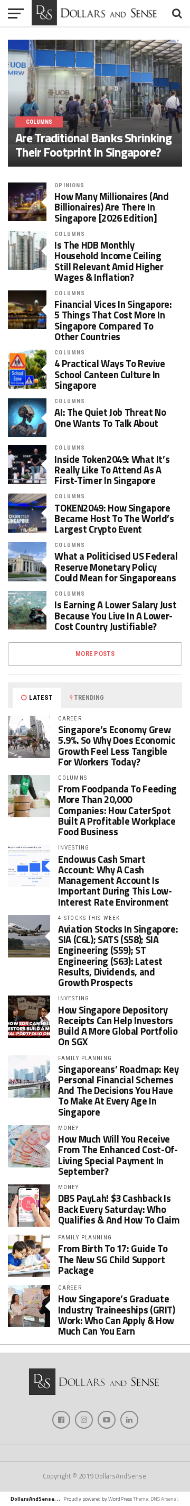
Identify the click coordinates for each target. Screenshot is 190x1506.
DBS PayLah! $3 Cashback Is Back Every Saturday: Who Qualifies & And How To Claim (119, 1209)
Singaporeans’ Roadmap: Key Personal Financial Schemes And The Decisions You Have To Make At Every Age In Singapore (118, 1090)
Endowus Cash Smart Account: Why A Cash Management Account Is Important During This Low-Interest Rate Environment (115, 880)
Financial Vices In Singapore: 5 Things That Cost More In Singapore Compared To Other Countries (113, 320)
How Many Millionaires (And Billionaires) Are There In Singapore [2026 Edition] (111, 207)
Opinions (69, 185)
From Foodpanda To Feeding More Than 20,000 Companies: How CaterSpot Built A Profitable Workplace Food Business (117, 810)
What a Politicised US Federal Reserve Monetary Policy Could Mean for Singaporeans (115, 567)
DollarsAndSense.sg (36, 1499)
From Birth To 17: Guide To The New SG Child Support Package (112, 1259)
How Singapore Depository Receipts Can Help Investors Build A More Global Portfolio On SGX (117, 1025)
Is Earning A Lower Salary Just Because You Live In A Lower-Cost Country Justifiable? (115, 615)
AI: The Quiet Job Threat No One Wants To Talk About (110, 417)
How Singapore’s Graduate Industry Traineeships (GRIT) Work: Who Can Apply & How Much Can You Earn (116, 1314)
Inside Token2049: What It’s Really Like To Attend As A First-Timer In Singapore (111, 470)
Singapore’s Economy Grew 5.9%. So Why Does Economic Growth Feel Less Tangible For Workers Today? (116, 745)
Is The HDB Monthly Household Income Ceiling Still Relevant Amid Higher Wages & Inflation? (108, 261)
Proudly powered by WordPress (97, 1499)
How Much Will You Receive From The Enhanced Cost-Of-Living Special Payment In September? (117, 1155)
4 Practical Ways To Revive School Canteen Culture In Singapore (109, 374)
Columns (69, 234)
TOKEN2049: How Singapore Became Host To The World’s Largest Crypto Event (114, 519)
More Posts (95, 654)
